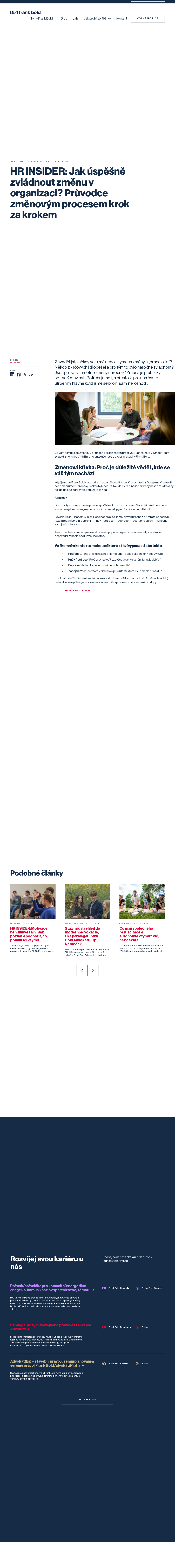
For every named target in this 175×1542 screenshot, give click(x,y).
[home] (25, 10)
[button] (42, 18)
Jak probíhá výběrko (97, 18)
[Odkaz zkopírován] (31, 374)
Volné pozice (148, 18)
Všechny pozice (87, 1400)
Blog (64, 18)
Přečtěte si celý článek (76, 590)
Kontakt (121, 18)
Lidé (75, 18)
